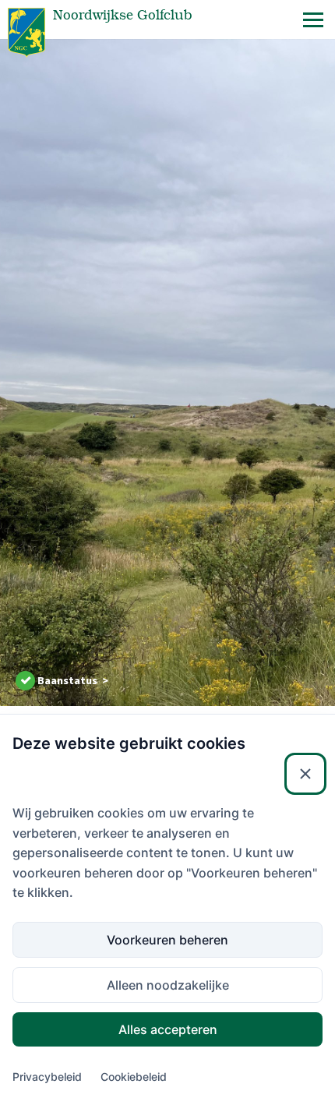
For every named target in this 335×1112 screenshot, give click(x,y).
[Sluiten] (305, 774)
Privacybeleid (47, 1076)
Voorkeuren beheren (167, 940)
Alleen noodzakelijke (168, 985)
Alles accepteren (167, 1029)
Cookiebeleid (133, 1076)
